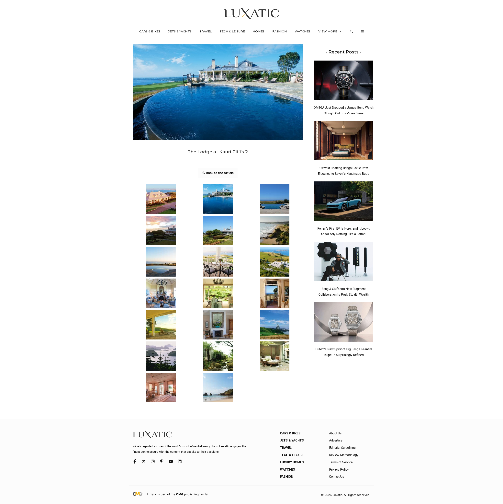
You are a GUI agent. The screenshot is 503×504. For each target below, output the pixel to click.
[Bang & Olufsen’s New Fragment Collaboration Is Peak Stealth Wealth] (343, 262)
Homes (258, 31)
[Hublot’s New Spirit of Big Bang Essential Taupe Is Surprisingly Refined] (343, 323)
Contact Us (336, 476)
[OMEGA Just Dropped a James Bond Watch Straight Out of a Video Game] (343, 81)
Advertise (335, 440)
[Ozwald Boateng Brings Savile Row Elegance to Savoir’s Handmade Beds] (343, 141)
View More (327, 31)
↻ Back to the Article (218, 173)
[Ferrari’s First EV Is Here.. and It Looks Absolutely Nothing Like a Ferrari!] (343, 202)
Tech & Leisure (232, 31)
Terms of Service (341, 462)
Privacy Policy (339, 469)
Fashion (279, 31)
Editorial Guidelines (342, 448)
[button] (351, 31)
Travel (205, 31)
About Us (335, 433)
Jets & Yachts (180, 31)
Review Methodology (343, 455)
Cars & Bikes (149, 31)
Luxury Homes (292, 462)
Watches (302, 31)
